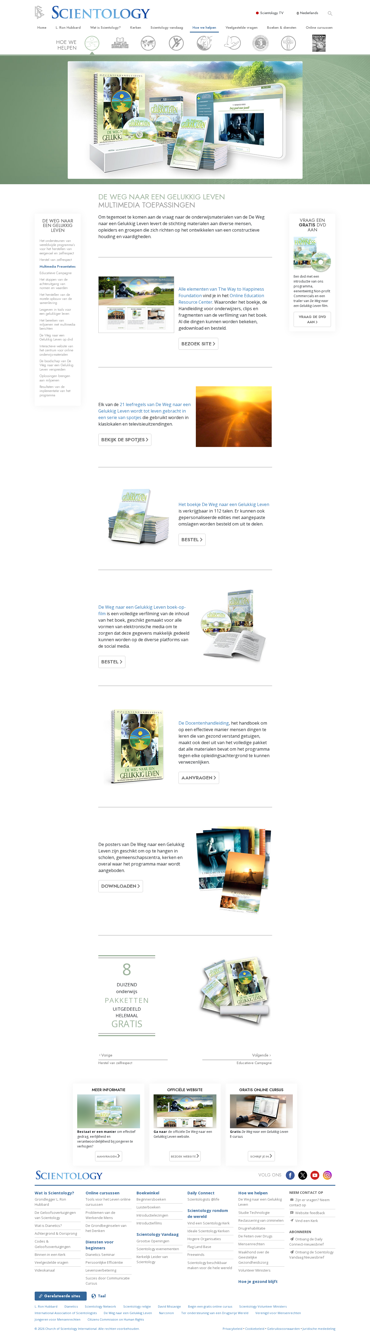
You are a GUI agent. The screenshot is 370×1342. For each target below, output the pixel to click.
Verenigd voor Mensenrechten (278, 1313)
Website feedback (309, 1212)
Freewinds (196, 1254)
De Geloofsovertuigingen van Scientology (55, 1215)
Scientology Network (100, 1306)
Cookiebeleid (254, 1329)
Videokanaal (45, 1270)
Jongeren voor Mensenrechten (57, 1319)
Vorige (106, 1055)
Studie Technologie (254, 1212)
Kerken (135, 27)
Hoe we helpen (204, 27)
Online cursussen (319, 27)
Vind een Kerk (306, 1220)
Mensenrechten (251, 1243)
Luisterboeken (148, 1207)
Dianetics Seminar (100, 1254)
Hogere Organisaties (204, 1238)
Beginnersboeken (151, 1199)
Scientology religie (137, 1306)
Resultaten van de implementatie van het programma (55, 391)
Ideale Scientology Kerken (208, 1230)
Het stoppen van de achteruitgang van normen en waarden (54, 283)
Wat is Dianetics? (48, 1225)
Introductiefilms (149, 1223)
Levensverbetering (101, 1270)
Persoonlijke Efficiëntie (104, 1262)
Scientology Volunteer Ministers (263, 1306)
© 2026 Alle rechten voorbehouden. (87, 1329)
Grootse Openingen (153, 1241)
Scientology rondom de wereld (207, 1213)
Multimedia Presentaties (58, 266)
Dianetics (71, 1306)
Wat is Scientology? (105, 27)
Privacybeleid (232, 1329)
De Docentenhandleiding (203, 723)
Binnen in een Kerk (50, 1254)
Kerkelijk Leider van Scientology (152, 1259)
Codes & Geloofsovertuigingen (52, 1244)
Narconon (166, 1313)
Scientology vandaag (167, 27)
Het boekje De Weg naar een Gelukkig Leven (223, 504)
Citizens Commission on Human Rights (115, 1319)
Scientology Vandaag (158, 1234)
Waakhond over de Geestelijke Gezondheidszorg (253, 1257)
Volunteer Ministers (254, 1270)
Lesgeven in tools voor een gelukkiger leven (55, 311)
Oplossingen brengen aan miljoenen (55, 377)
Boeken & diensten (281, 27)
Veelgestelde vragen (242, 27)
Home (41, 27)
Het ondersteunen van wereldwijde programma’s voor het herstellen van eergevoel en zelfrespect (57, 247)
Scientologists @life (203, 1199)
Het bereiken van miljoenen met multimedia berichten (57, 324)
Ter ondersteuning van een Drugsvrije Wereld (214, 1313)
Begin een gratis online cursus (210, 1306)
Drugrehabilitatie (251, 1228)
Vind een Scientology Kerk (208, 1223)
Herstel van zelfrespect (115, 1062)
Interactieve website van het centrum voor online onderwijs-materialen (56, 350)
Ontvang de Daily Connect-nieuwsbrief (306, 1242)
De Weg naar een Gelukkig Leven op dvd (56, 337)
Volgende (261, 1055)
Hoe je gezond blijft (258, 1281)
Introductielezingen (152, 1215)
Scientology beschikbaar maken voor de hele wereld (209, 1265)
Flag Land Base (199, 1246)
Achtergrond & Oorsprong (56, 1233)
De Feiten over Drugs (255, 1236)
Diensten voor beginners (99, 1244)
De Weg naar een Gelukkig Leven (128, 1313)
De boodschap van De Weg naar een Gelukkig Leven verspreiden (56, 365)
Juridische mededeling (319, 1329)
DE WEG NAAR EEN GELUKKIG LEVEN (57, 226)
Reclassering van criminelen (261, 1220)
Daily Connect (201, 1192)
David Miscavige (169, 1306)
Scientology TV (272, 12)
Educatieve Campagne (254, 1062)
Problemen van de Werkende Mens (100, 1215)
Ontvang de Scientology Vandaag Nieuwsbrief (311, 1255)
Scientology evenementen (158, 1248)
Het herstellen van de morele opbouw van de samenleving (56, 299)
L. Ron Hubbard (68, 27)
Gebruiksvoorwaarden (283, 1329)
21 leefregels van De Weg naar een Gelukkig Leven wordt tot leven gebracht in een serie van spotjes (144, 410)
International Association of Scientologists (66, 1313)
